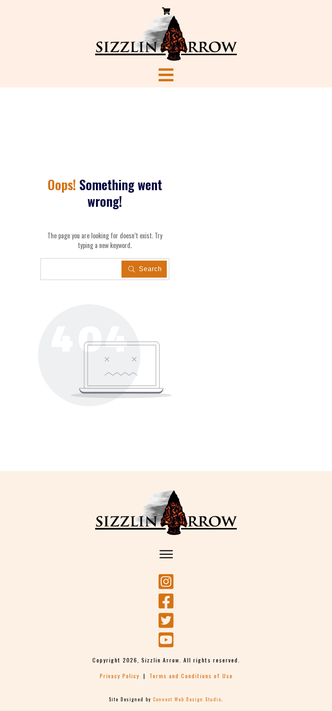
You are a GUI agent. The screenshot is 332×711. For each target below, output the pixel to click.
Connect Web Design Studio (187, 699)
